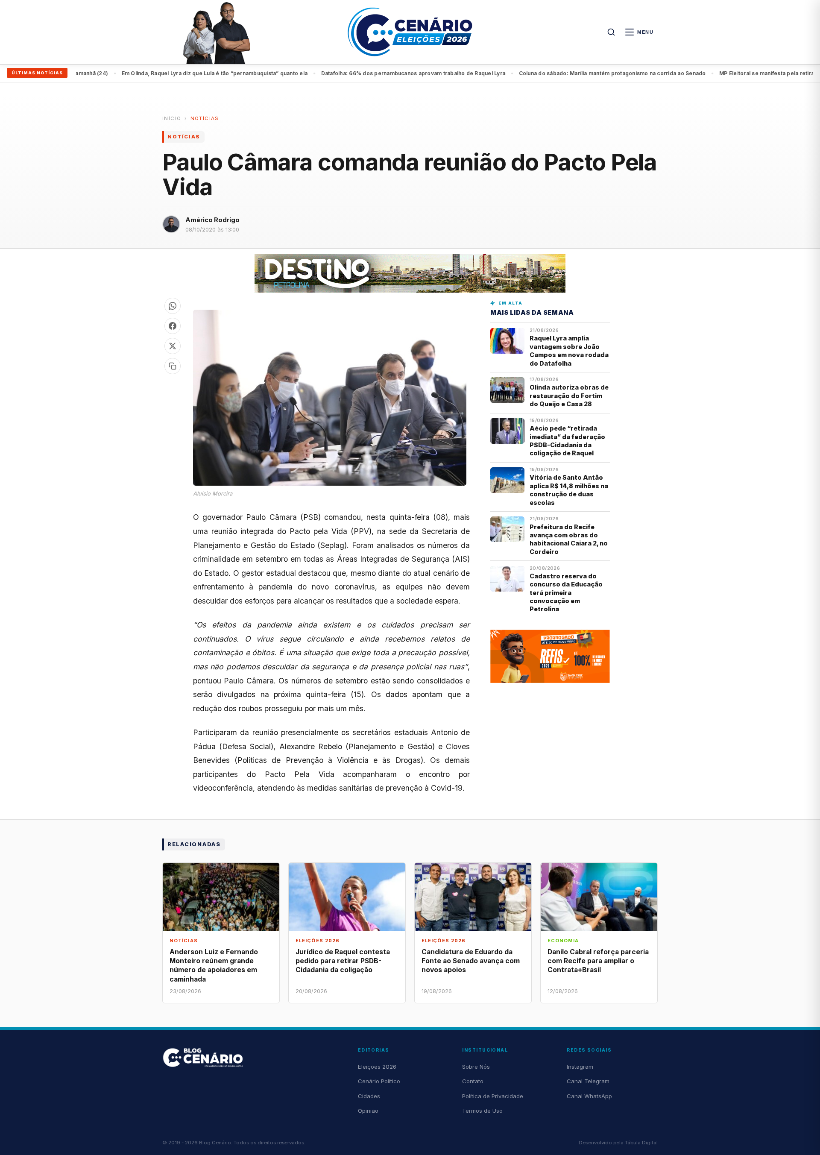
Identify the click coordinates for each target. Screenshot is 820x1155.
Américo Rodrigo (212, 219)
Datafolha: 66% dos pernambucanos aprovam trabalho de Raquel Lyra (212, 73)
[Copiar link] (172, 366)
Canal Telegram (588, 1081)
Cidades (369, 1096)
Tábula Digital (641, 1143)
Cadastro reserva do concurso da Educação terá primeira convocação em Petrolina (566, 592)
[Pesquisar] (611, 32)
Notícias (204, 118)
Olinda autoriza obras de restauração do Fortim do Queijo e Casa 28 (569, 395)
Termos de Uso (482, 1110)
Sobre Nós (476, 1066)
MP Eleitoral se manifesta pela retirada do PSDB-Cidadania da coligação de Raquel (627, 73)
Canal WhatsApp (589, 1096)
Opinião (368, 1110)
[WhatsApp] (172, 306)
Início (171, 118)
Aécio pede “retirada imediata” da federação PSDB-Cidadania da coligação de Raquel (567, 441)
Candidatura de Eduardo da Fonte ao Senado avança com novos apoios (471, 961)
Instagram (580, 1066)
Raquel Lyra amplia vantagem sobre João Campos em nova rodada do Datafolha (569, 350)
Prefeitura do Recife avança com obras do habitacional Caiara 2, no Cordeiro (569, 539)
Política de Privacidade (492, 1096)
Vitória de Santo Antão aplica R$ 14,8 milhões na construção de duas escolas (569, 490)
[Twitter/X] (172, 346)
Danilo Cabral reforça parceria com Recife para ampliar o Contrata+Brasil (598, 961)
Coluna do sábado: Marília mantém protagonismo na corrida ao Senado (411, 73)
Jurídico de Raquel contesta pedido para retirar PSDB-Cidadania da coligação (343, 961)
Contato (472, 1081)
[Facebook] (172, 326)
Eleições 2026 (377, 1066)
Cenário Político (379, 1081)
